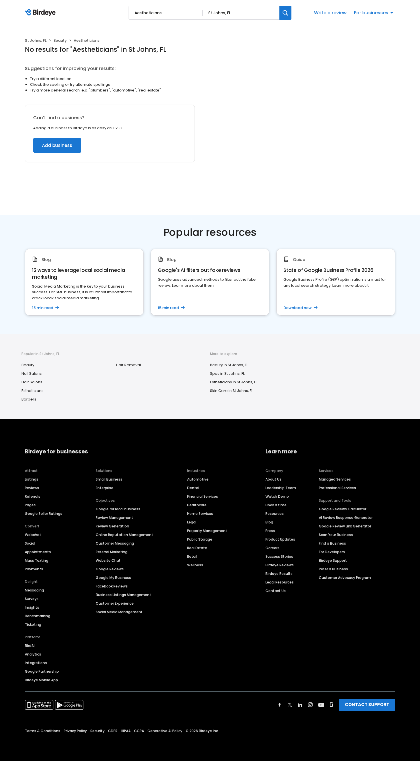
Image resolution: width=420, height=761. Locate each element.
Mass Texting (36, 560)
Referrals (32, 496)
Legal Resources (279, 582)
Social (30, 543)
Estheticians (32, 390)
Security (97, 730)
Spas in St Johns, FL (227, 373)
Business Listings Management (123, 594)
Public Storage (199, 539)
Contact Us (275, 590)
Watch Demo (277, 496)
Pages (30, 505)
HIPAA (126, 730)
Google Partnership (42, 671)
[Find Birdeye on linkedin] (300, 705)
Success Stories (279, 556)
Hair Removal (128, 365)
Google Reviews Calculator (342, 509)
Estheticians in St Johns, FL (233, 382)
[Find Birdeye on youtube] (321, 705)
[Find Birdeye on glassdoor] (331, 705)
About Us (273, 479)
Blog (269, 522)
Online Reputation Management (124, 534)
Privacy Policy (75, 730)
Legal (191, 522)
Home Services (200, 513)
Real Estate (197, 547)
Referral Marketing (111, 551)
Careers (272, 547)
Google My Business (113, 577)
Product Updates (280, 539)
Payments (34, 569)
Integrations (36, 662)
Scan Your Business (336, 534)
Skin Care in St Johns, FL (231, 390)
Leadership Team (280, 487)
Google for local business (118, 509)
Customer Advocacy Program (345, 577)
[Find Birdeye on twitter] (290, 705)
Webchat (33, 534)
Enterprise (104, 487)
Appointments (38, 551)
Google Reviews (110, 569)
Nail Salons (31, 373)
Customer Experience (115, 603)
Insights (32, 607)
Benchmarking (37, 615)
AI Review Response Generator (346, 517)
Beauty (60, 40)
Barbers (28, 399)
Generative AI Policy (164, 730)
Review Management (114, 517)
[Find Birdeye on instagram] (310, 705)
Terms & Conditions (42, 730)
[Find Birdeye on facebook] (279, 705)
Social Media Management (119, 611)
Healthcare (197, 505)
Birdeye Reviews (279, 565)
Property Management (207, 530)
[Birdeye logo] (41, 13)
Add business (57, 145)
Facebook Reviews (112, 586)
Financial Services (202, 496)
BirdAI (30, 645)
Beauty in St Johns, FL (229, 365)
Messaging (34, 590)
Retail (192, 556)
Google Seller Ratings (43, 513)
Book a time (276, 505)
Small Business (109, 479)
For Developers (332, 551)
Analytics (33, 654)
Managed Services (335, 479)
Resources (274, 513)
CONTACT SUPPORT (367, 705)
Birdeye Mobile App (41, 680)
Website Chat (108, 560)
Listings (31, 479)
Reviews (32, 487)
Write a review (330, 12)
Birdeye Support (333, 560)
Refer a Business (333, 569)
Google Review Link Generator (345, 526)
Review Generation (112, 526)
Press (270, 530)
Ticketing (33, 624)
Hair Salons (31, 382)
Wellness (195, 565)
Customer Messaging (115, 543)
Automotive (198, 479)
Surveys (32, 598)
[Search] (285, 13)
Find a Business (332, 543)
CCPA (139, 730)
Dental (193, 487)
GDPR (112, 730)
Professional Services (337, 487)
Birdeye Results (279, 573)
